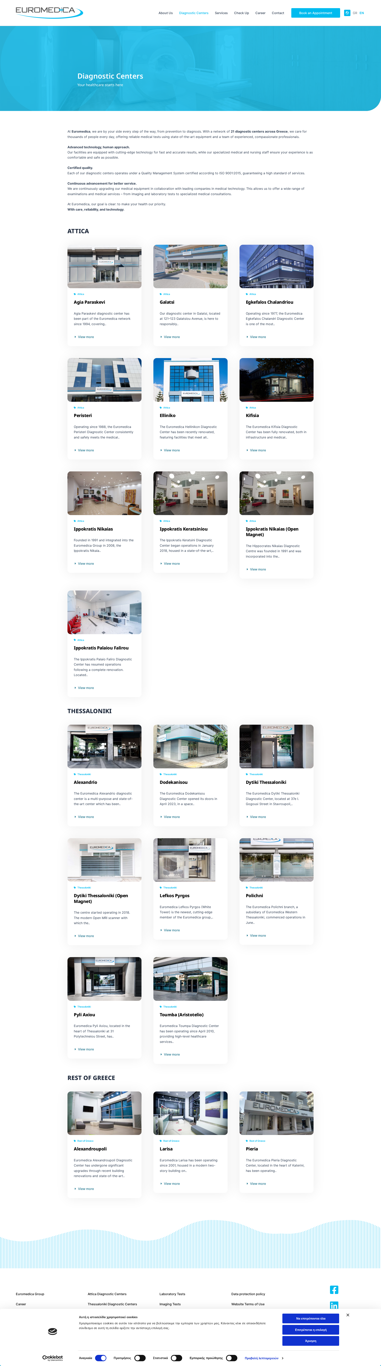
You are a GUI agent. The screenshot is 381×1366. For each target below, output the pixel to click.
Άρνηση (310, 1341)
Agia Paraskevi (89, 302)
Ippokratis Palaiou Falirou (101, 648)
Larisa (166, 1149)
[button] (315, 13)
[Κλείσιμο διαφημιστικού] (347, 1315)
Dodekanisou (174, 782)
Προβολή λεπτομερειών (261, 1358)
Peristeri (83, 415)
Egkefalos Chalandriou (269, 302)
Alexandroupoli (90, 1149)
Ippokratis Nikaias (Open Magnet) (272, 532)
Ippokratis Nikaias (93, 529)
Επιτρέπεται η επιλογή (311, 1329)
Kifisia (252, 415)
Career (21, 1304)
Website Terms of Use (248, 1304)
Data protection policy (248, 1294)
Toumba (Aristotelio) (181, 1014)
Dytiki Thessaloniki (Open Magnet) (101, 898)
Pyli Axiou (84, 1014)
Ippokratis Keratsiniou (184, 529)
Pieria (252, 1149)
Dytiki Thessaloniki (266, 782)
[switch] (140, 1358)
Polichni (254, 895)
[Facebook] (334, 1290)
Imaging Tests (170, 1304)
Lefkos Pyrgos (175, 895)
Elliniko (167, 415)
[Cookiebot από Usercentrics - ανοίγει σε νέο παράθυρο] (52, 1358)
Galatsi (167, 302)
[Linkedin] (334, 1306)
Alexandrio (85, 782)
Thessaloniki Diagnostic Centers (112, 1304)
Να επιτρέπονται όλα (310, 1318)
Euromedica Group (30, 1294)
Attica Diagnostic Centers (107, 1294)
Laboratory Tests (172, 1294)
